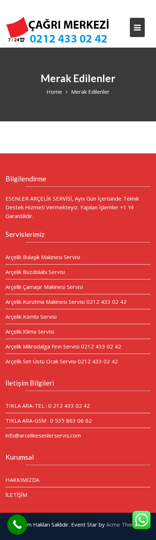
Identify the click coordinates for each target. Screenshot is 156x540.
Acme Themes (124, 524)
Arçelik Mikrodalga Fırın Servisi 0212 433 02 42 (63, 346)
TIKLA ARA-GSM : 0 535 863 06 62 (48, 420)
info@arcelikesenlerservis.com (43, 435)
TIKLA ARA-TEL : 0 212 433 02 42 (47, 405)
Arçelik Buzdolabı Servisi (35, 271)
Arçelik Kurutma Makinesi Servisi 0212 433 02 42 (66, 301)
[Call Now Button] (17, 525)
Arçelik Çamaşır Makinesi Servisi (44, 286)
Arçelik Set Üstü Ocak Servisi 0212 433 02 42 (61, 361)
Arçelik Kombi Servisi (31, 316)
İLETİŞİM (16, 494)
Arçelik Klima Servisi (29, 331)
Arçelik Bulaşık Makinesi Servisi (42, 257)
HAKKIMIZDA (22, 479)
